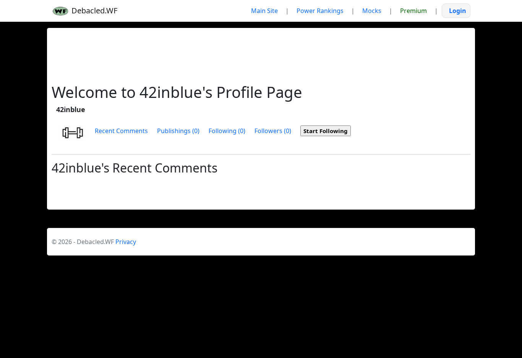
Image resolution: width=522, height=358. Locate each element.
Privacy (125, 242)
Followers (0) (273, 131)
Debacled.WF (93, 10)
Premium (413, 11)
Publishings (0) (178, 131)
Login (457, 11)
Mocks (371, 11)
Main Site (264, 11)
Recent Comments (121, 131)
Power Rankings (320, 11)
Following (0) (227, 131)
